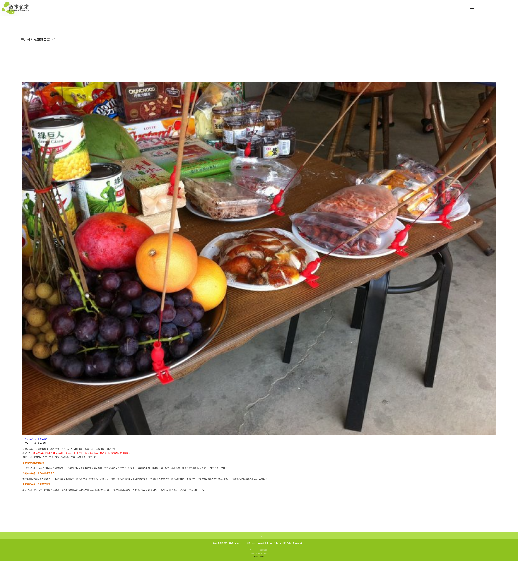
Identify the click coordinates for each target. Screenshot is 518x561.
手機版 (262, 557)
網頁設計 (265, 550)
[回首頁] (259, 8)
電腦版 (256, 557)
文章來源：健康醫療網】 (36, 439)
